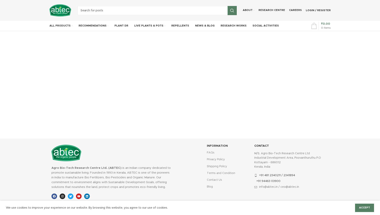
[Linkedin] (87, 196)
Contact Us (214, 180)
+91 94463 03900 (268, 181)
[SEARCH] (232, 10)
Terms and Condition (221, 173)
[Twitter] (70, 196)
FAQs (210, 152)
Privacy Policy (216, 159)
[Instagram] (62, 196)
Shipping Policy (217, 166)
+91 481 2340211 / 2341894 (277, 175)
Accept (364, 207)
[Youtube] (79, 196)
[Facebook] (54, 196)
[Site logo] (60, 10)
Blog (210, 186)
